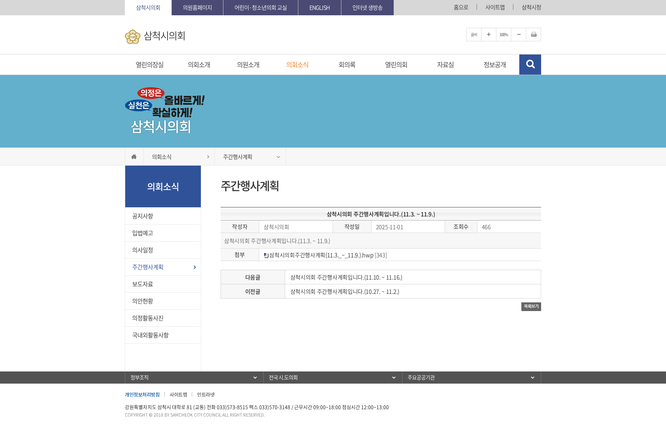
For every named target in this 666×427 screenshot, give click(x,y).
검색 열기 (530, 65)
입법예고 (142, 232)
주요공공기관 (421, 377)
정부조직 (139, 377)
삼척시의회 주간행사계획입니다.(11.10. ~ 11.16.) (346, 277)
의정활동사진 (147, 317)
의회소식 (297, 64)
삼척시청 (531, 7)
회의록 (347, 64)
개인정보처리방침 (142, 394)
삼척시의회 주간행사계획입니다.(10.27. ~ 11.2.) (344, 291)
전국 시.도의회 (283, 377)
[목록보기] (531, 306)
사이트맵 (495, 7)
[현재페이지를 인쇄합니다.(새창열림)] (533, 34)
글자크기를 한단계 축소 (518, 34)
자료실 (445, 64)
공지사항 (142, 215)
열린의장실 (149, 64)
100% (504, 34)
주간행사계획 (147, 266)
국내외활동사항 (150, 334)
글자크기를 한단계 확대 (488, 34)
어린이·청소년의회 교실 (260, 7)
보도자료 (142, 283)
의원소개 (248, 64)
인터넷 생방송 (367, 7)
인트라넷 (205, 394)
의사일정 (142, 249)
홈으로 (461, 7)
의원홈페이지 (197, 7)
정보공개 (495, 64)
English (319, 7)
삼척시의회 (148, 7)
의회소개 (199, 64)
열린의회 (396, 64)
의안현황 (142, 300)
